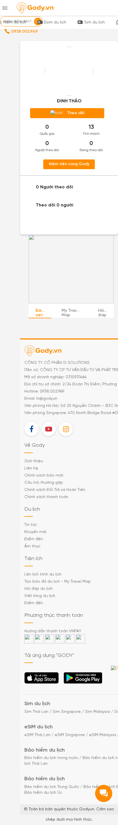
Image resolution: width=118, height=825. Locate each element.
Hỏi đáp (102, 313)
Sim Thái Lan (36, 712)
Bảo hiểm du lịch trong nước (51, 758)
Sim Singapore (67, 712)
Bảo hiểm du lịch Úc (43, 793)
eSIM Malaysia (102, 735)
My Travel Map (71, 313)
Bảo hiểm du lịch (44, 750)
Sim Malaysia (97, 712)
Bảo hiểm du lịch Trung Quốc (51, 787)
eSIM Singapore (70, 735)
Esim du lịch (55, 22)
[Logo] (35, 8)
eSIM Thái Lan (37, 735)
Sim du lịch (94, 22)
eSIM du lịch (38, 727)
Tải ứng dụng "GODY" (42, 680)
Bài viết (39, 313)
